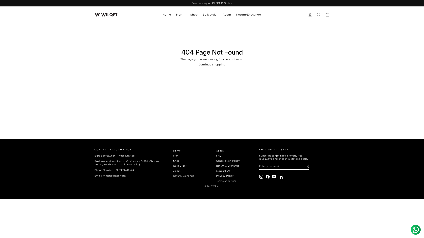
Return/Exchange (248, 14)
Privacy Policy (225, 176)
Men (179, 14)
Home (166, 14)
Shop (194, 14)
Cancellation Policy (228, 160)
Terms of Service (226, 181)
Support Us (223, 171)
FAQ (218, 155)
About (227, 14)
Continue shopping (212, 64)
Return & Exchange (227, 165)
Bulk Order (210, 14)
